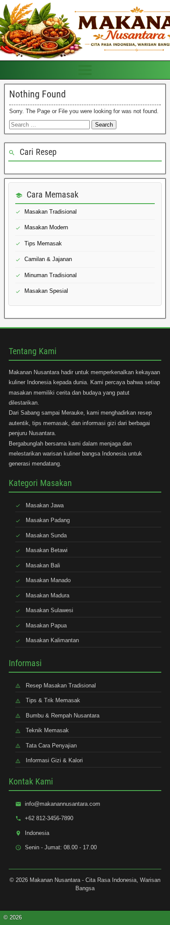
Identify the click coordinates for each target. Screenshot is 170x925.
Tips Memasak (43, 243)
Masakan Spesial (46, 291)
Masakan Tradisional (50, 211)
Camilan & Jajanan (48, 259)
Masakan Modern (46, 227)
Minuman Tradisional (50, 275)
